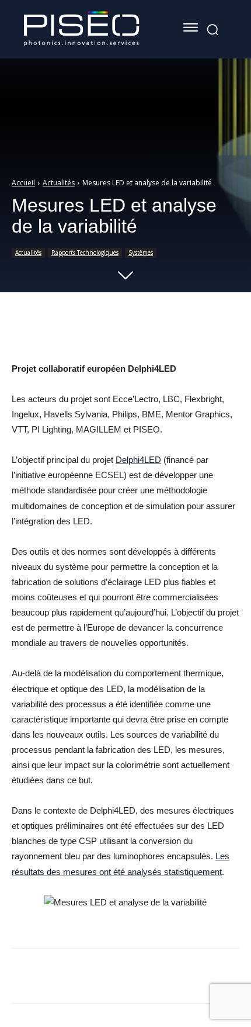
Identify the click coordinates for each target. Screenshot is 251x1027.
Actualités (59, 183)
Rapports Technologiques (84, 252)
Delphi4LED (138, 460)
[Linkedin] (60, 978)
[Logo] (82, 29)
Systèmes (140, 252)
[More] (235, 332)
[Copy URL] (114, 978)
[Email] (87, 978)
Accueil (23, 183)
